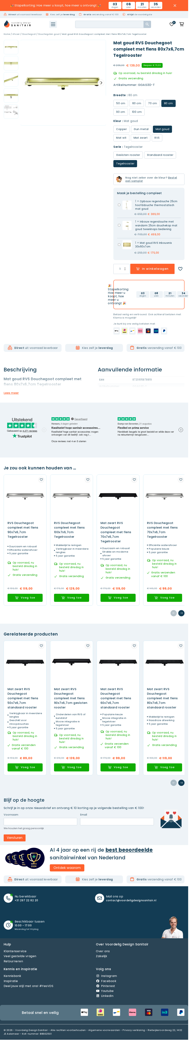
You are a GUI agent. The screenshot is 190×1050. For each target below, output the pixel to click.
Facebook (108, 981)
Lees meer (11, 393)
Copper (121, 129)
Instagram (109, 976)
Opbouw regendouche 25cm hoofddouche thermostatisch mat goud (156, 205)
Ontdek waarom (67, 868)
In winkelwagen (155, 269)
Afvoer (16, 34)
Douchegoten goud (49, 34)
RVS (157, 138)
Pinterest (108, 986)
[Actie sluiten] (175, 5)
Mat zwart (141, 138)
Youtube (107, 991)
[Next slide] (101, 82)
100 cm (137, 112)
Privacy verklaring (134, 1030)
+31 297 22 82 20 (26, 900)
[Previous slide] (25, 82)
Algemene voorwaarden (104, 1030)
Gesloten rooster (128, 155)
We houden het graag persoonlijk (24, 828)
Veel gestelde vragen (20, 956)
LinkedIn (107, 996)
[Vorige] (174, 613)
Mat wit (121, 138)
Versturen (14, 838)
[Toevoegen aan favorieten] (180, 269)
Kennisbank (12, 976)
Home (7, 34)
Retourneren (13, 961)
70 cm (152, 103)
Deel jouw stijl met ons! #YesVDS (28, 986)
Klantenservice (15, 951)
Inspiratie (11, 981)
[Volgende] (181, 613)
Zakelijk (101, 956)
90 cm (120, 112)
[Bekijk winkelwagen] (181, 24)
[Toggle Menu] (53, 24)
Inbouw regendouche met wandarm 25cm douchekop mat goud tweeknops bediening (156, 225)
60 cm (136, 103)
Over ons (103, 951)
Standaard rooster (160, 155)
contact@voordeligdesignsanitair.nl (131, 900)
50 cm (120, 103)
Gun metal (141, 129)
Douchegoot (29, 34)
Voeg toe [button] (28, 597)
